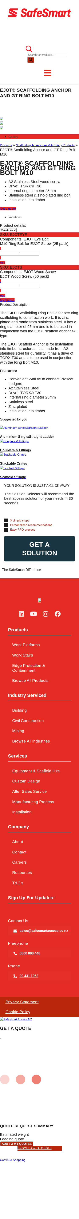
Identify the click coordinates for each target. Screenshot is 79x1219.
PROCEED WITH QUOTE (34, 1148)
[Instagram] (46, 614)
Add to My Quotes (17, 1143)
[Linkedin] (21, 614)
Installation (22, 812)
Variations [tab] (14, 217)
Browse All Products (30, 680)
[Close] (0, 1037)
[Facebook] (58, 614)
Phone (14, 966)
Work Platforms (26, 645)
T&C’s (17, 883)
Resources (22, 872)
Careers (19, 862)
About (17, 842)
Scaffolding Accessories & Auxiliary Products (45, 145)
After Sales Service (29, 791)
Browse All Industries (31, 741)
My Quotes (7, 300)
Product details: (13, 225)
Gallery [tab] (13, 136)
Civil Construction (28, 720)
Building (19, 710)
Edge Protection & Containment (28, 668)
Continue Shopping (12, 1160)
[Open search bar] (29, 50)
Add (2, 262)
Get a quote (8, 208)
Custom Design (26, 781)
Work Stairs (22, 655)
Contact (19, 852)
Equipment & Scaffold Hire (36, 771)
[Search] (30, 60)
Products (6, 145)
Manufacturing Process (33, 802)
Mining (18, 731)
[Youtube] (33, 614)
